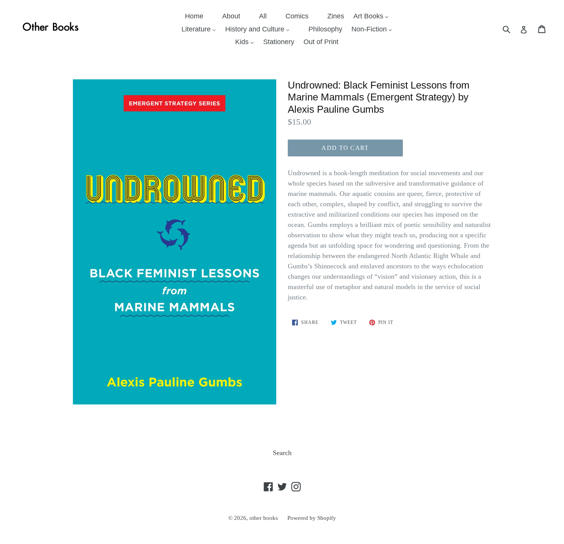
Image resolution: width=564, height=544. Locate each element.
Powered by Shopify (311, 518)
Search (282, 453)
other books (263, 518)
